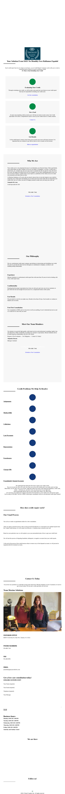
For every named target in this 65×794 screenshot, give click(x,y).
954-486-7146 (32, 192)
